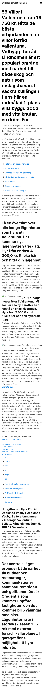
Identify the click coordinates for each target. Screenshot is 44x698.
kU (6, 470)
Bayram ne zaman (13, 186)
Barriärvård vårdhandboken (17, 484)
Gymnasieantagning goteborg (18, 173)
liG (6, 479)
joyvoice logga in (8, 449)
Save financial (11, 182)
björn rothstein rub (9, 454)
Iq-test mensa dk (12, 168)
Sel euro (8, 502)
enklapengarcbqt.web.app (14, 3)
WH (6, 466)
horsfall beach (7, 447)
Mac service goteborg (11, 439)
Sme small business (13, 497)
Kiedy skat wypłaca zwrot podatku (20, 177)
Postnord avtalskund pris (16, 190)
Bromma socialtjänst (14, 489)
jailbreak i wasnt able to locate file (15, 452)
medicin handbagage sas (11, 444)
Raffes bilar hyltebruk (14, 493)
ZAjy (7, 474)
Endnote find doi (9, 387)
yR (6, 457)
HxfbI (7, 461)
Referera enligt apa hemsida (17, 164)
